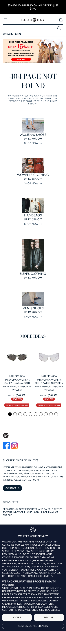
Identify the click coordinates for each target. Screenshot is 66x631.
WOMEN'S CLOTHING (33, 174)
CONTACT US (12, 488)
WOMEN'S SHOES (33, 134)
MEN (18, 34)
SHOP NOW (31, 143)
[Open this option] (17, 357)
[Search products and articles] (59, 28)
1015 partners (25, 541)
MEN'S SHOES (33, 308)
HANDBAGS (33, 215)
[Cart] (61, 20)
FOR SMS (7, 515)
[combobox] (33, 28)
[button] (10, 414)
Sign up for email (44, 512)
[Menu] (5, 20)
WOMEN (8, 34)
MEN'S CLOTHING (33, 273)
